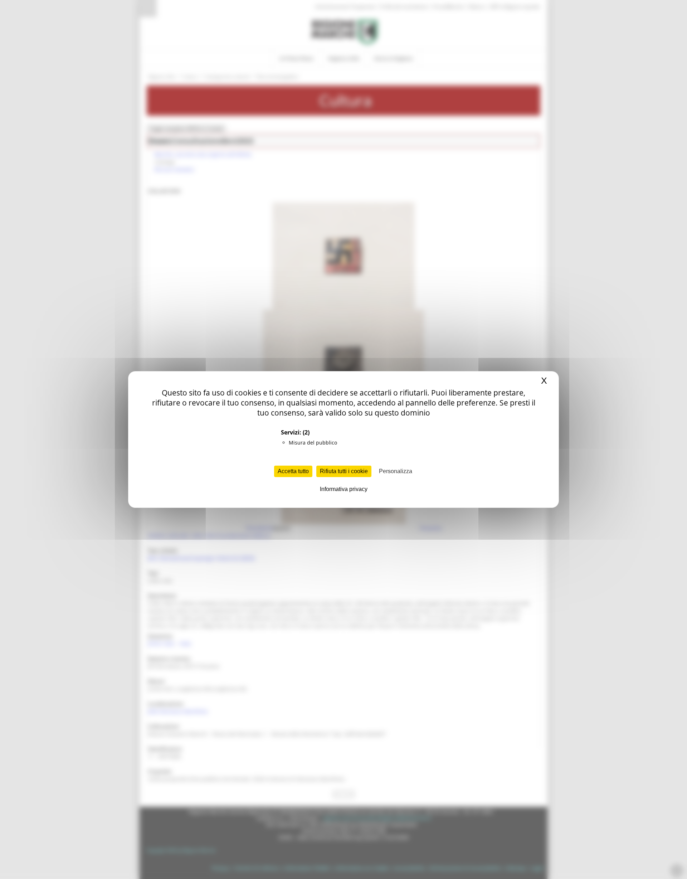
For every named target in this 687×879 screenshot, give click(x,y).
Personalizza (395, 471)
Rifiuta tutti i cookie (344, 471)
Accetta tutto (293, 471)
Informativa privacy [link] (343, 489)
